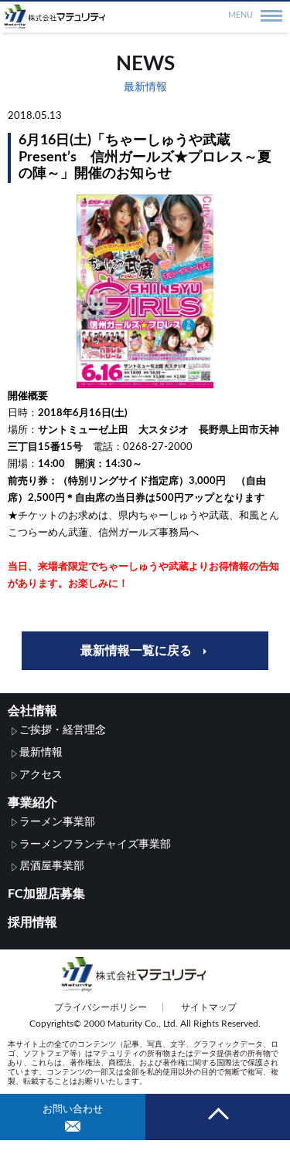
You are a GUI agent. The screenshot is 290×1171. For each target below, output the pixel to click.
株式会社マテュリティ (145, 17)
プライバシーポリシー (100, 1007)
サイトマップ (209, 1007)
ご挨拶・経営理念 (62, 730)
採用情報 (32, 922)
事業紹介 (32, 803)
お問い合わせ (73, 1110)
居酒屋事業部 (51, 866)
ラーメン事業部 (57, 822)
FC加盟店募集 (46, 894)
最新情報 (41, 752)
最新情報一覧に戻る (136, 651)
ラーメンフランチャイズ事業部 (95, 844)
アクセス (41, 775)
